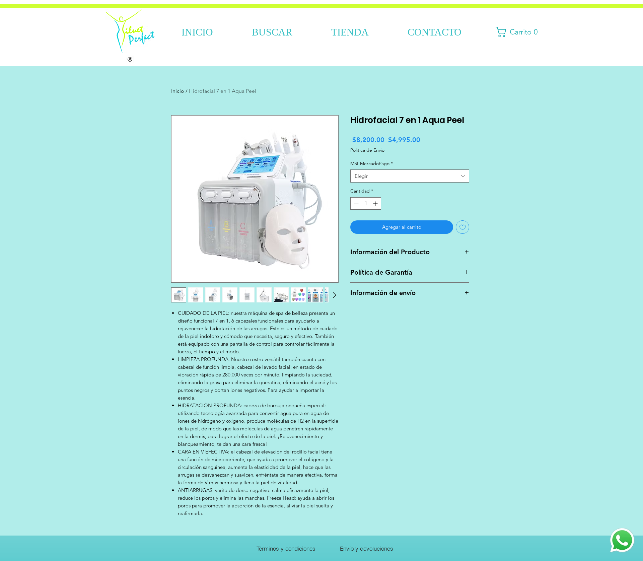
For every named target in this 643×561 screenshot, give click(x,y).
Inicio (177, 91)
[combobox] (409, 176)
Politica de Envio (367, 150)
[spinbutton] (366, 203)
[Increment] (376, 203)
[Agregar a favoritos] (463, 227)
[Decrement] (355, 203)
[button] (519, 32)
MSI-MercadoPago (371, 163)
